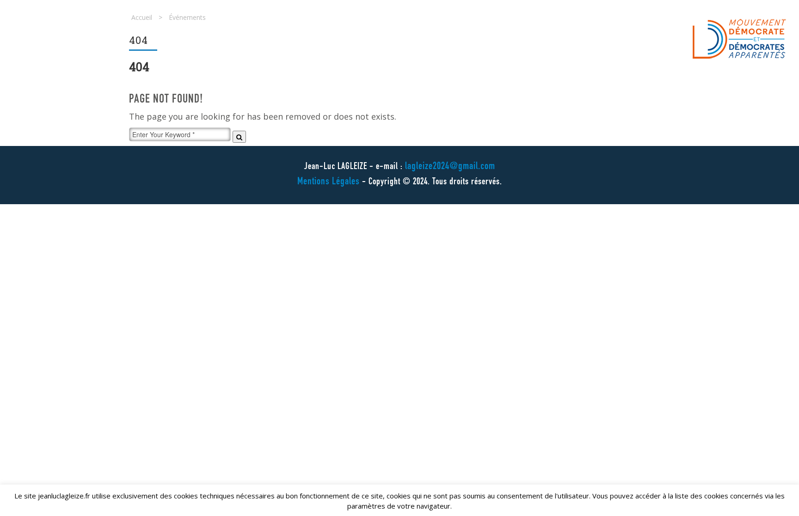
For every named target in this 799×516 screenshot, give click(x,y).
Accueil (141, 17)
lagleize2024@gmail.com (450, 167)
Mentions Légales (328, 182)
